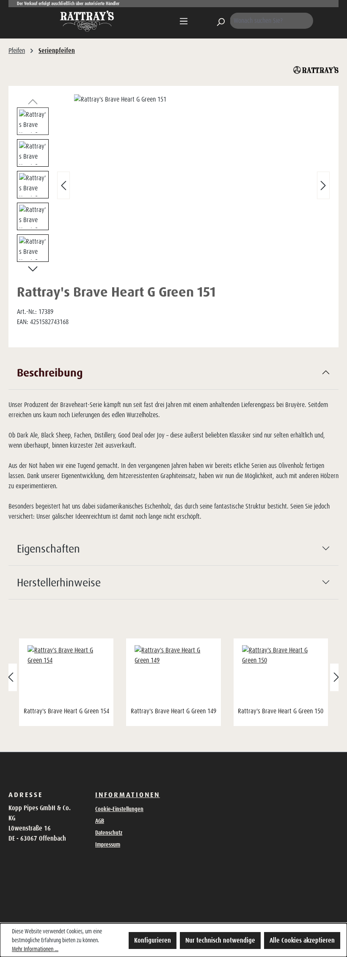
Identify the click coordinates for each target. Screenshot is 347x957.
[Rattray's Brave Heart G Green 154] (66, 674)
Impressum (107, 844)
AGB (99, 820)
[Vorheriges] (63, 185)
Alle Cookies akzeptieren (302, 940)
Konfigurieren (152, 940)
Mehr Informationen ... (35, 949)
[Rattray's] (316, 70)
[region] (173, 185)
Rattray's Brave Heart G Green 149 (173, 711)
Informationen (127, 794)
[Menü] (184, 21)
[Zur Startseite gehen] (86, 21)
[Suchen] (220, 21)
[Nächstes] (323, 185)
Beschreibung (50, 372)
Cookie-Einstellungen (119, 809)
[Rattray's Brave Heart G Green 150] (280, 674)
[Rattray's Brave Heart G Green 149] (173, 674)
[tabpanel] (173, 444)
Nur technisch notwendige (220, 940)
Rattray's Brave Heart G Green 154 (66, 711)
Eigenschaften (48, 548)
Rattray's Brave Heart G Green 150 (280, 711)
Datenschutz (108, 832)
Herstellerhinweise (59, 582)
